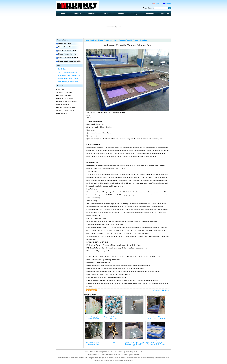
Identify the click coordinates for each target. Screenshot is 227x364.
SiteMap (135, 352)
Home (63, 14)
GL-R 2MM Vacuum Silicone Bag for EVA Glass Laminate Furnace (155, 342)
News (106, 14)
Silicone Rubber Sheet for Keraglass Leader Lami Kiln (156, 317)
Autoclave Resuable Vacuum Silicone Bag (133, 40)
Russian (168, 4)
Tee (113, 342)
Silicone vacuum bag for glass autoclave (78, 358)
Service (121, 14)
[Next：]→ (165, 290)
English (157, 4)
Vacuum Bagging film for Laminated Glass (93, 317)
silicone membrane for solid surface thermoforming (137, 358)
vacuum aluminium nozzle (134, 317)
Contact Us (164, 14)
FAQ (135, 14)
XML (141, 352)
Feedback (150, 14)
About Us (77, 14)
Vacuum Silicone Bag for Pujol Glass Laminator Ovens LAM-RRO (134, 344)
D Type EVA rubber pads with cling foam (113, 317)
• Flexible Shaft (61, 69)
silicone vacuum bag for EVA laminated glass (118, 361)
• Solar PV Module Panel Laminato (68, 78)
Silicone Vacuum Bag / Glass (107, 40)
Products (91, 14)
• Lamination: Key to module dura (67, 82)
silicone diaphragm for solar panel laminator (106, 358)
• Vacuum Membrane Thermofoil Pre (68, 75)
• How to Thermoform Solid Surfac (67, 72)
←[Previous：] (157, 290)
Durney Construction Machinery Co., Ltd (113, 355)
